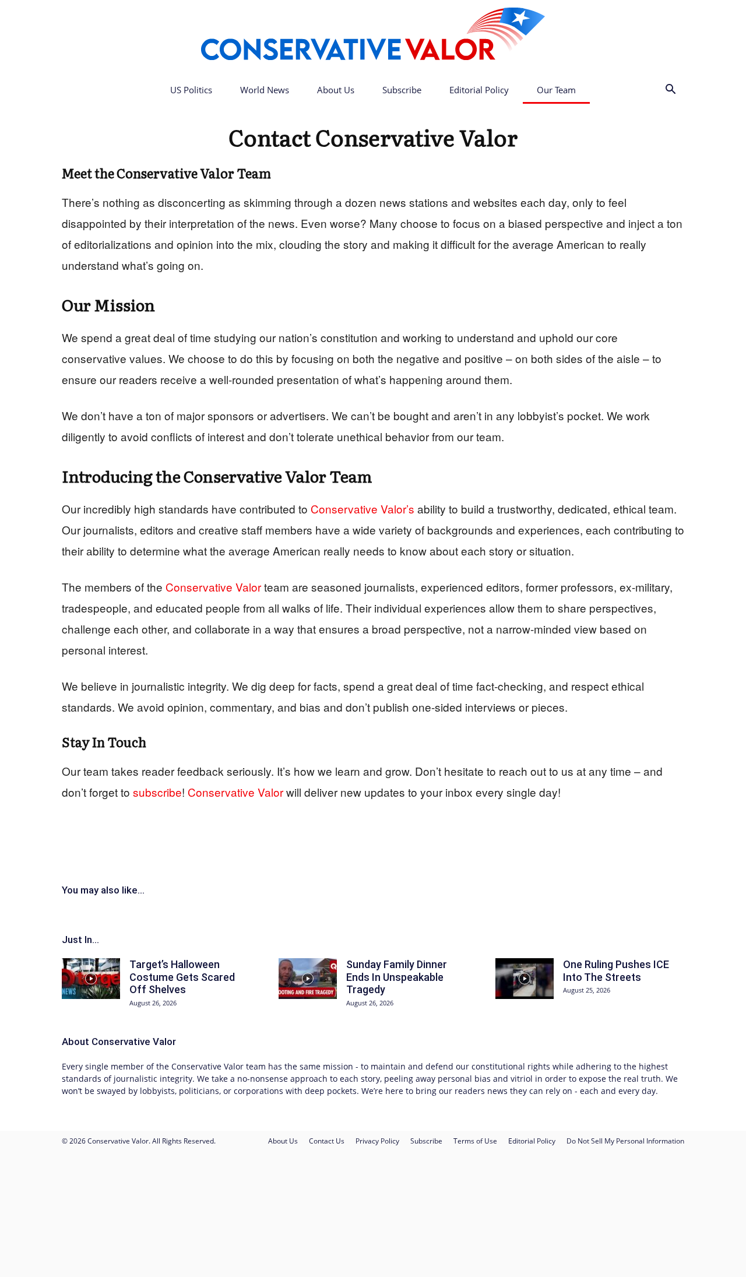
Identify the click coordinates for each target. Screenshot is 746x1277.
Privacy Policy (377, 1141)
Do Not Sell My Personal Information (625, 1141)
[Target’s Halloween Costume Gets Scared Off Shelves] (91, 978)
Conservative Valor (416, 136)
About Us (335, 90)
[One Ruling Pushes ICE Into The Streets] (524, 978)
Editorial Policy (479, 90)
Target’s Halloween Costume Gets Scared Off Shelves (182, 976)
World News (264, 90)
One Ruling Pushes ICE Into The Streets (616, 970)
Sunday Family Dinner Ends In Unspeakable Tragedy (396, 976)
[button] (670, 90)
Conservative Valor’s (362, 508)
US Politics (191, 90)
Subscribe (401, 90)
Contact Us (326, 1141)
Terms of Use (475, 1141)
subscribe (157, 792)
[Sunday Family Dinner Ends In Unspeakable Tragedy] (308, 978)
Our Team (556, 90)
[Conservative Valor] (373, 38)
